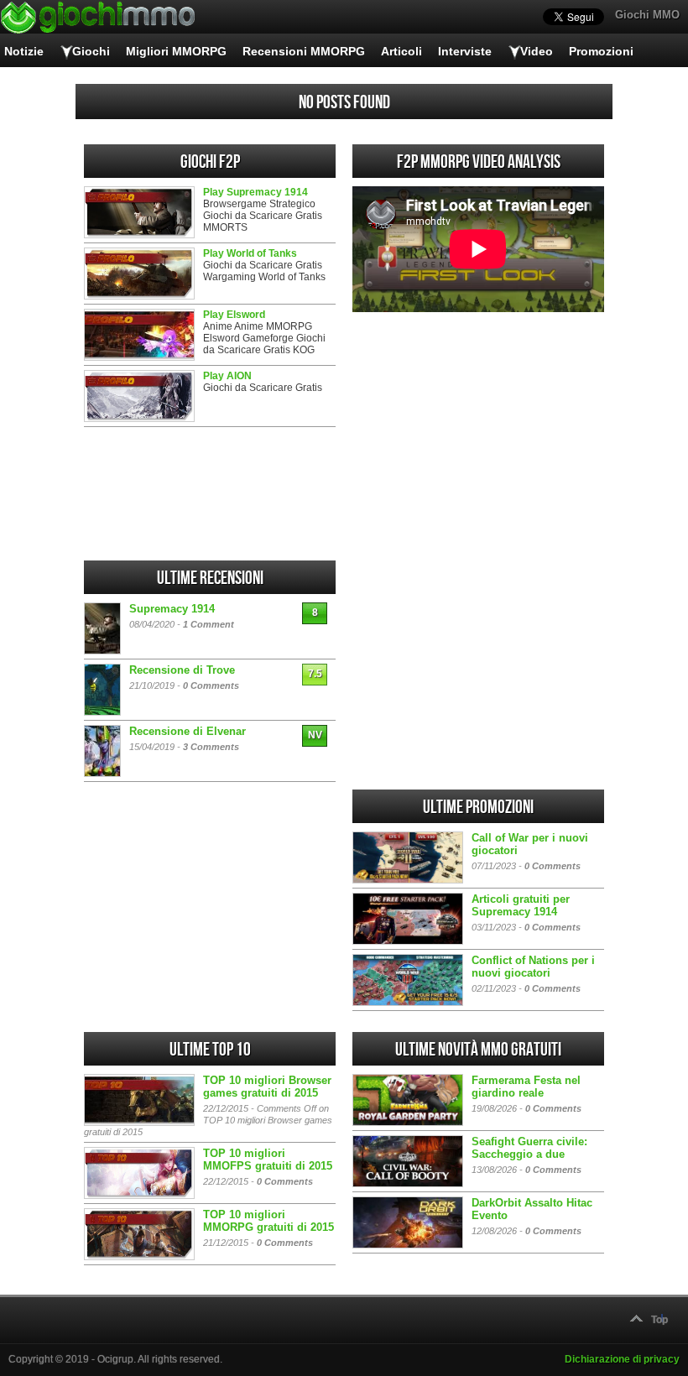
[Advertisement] (478, 436)
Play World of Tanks (250, 253)
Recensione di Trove (182, 670)
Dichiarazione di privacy (622, 1359)
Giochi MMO (647, 14)
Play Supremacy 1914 (255, 192)
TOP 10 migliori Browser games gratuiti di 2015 (267, 1086)
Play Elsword (234, 315)
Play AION (227, 376)
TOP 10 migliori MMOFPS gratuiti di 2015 (267, 1159)
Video (536, 51)
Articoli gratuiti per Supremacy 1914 (521, 905)
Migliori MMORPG (176, 51)
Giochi (91, 51)
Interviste (465, 51)
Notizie (24, 51)
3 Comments (211, 747)
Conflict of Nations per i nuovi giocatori (533, 966)
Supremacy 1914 (172, 608)
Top (659, 1320)
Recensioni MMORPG (303, 51)
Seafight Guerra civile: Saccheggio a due (529, 1147)
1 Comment (208, 624)
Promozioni (601, 51)
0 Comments (211, 685)
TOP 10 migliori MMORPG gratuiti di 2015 (268, 1220)
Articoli (401, 51)
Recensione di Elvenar (187, 731)
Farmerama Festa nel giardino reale (526, 1086)
